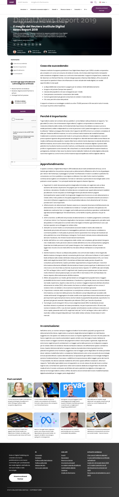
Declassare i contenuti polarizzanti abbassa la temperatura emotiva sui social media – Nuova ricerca (98, 431)
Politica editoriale (41, 463)
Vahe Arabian (36, 52)
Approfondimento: (19, 70)
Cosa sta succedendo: (20, 63)
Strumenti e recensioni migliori (39, 9)
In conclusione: (17, 74)
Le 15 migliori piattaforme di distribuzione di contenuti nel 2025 (97, 467)
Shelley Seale (21, 52)
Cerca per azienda (41, 468)
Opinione (64, 470)
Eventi (63, 455)
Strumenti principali (68, 463)
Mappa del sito (40, 465)
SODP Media (23, 2)
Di (84, 9)
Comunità (77, 9)
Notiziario (38, 458)
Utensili (54, 9)
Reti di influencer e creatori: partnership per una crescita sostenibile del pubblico (70, 431)
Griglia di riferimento (40, 2)
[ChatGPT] (25, 44)
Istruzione (23, 9)
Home (15, 22)
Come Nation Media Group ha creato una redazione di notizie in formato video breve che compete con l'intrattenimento (45, 402)
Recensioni (65, 458)
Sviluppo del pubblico (25, 22)
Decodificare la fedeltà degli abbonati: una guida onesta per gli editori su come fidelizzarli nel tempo (98, 402)
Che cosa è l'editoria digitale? (97, 455)
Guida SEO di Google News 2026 (98, 463)
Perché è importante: (19, 67)
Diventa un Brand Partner (102, 9)
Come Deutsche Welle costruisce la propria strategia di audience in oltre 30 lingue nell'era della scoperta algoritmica (19, 402)
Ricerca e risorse (65, 9)
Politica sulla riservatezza (43, 460)
